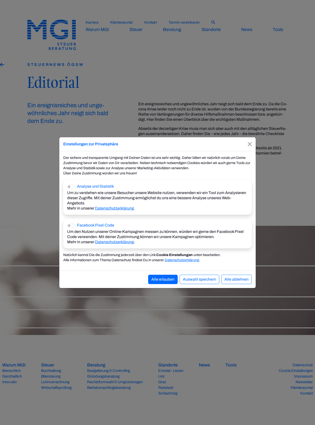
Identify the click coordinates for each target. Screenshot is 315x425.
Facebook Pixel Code (95, 225)
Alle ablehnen (236, 279)
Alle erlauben (162, 279)
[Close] (250, 144)
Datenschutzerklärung (114, 208)
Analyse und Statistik (95, 186)
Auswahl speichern (199, 279)
